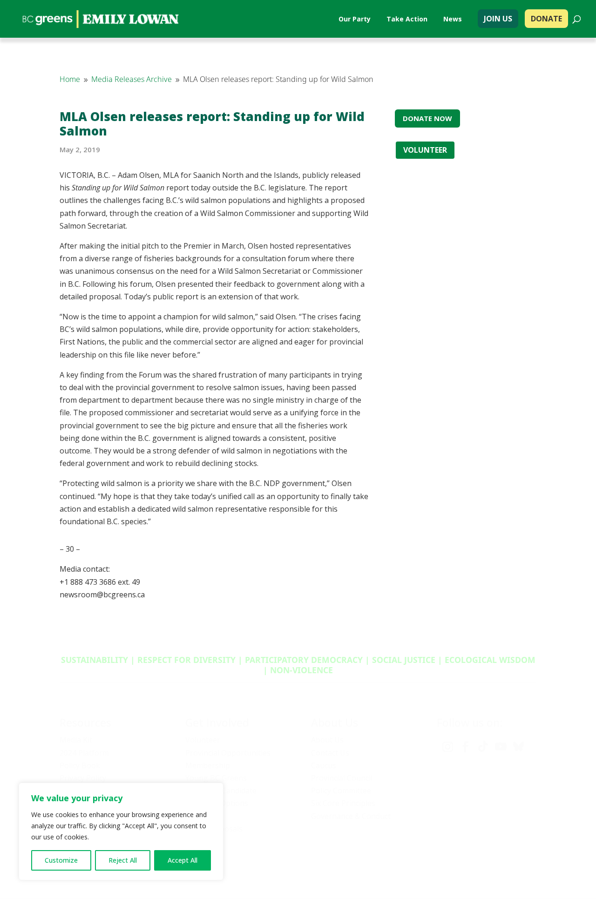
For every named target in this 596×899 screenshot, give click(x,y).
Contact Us (330, 753)
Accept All (182, 860)
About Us (327, 740)
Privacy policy (432, 866)
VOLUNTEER (425, 150)
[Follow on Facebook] (465, 746)
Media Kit (76, 740)
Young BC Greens (216, 778)
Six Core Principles (343, 803)
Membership (207, 765)
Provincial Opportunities (228, 753)
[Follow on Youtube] (500, 746)
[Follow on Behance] (518, 746)
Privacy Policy (83, 778)
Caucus (323, 765)
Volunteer (202, 740)
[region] (121, 831)
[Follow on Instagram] (447, 746)
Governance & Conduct (351, 816)
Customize (61, 860)
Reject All (122, 860)
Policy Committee (341, 790)
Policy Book (80, 765)
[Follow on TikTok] (483, 746)
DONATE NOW (427, 118)
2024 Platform (84, 753)
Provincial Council (341, 778)
